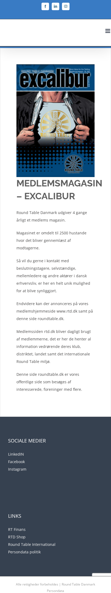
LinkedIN (16, 454)
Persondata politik (24, 551)
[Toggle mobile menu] (108, 31)
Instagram (17, 469)
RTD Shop (17, 536)
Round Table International (32, 544)
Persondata (55, 590)
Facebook (16, 461)
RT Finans (17, 529)
